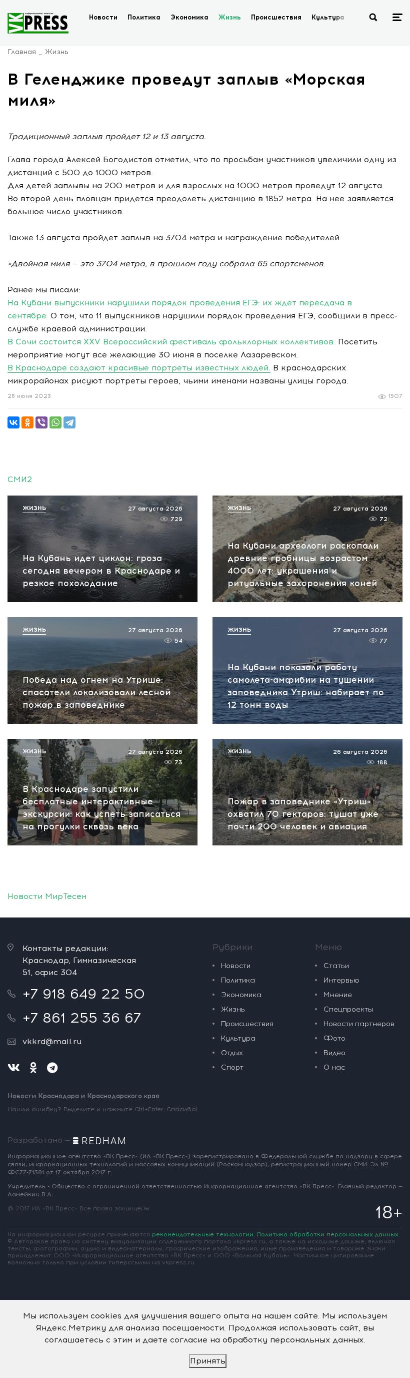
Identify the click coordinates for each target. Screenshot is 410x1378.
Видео (335, 1053)
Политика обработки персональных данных (327, 1234)
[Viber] (42, 422)
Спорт (232, 1067)
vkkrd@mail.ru (52, 1041)
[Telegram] (70, 422)
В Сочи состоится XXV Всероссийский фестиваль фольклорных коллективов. (172, 341)
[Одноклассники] (28, 422)
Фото (335, 1038)
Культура (328, 17)
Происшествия (276, 17)
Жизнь (229, 17)
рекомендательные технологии (203, 1234)
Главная (22, 52)
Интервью (342, 980)
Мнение (338, 995)
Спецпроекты (348, 1009)
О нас (334, 1067)
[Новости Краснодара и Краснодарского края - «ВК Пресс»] (38, 23)
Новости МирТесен (47, 896)
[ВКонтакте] (14, 422)
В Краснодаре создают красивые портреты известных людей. (139, 367)
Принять (208, 1360)
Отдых (232, 1053)
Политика (144, 17)
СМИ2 (20, 479)
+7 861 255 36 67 (81, 1017)
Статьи (336, 966)
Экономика (189, 17)
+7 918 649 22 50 (83, 993)
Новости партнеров (359, 1024)
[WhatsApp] (56, 422)
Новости (103, 17)
